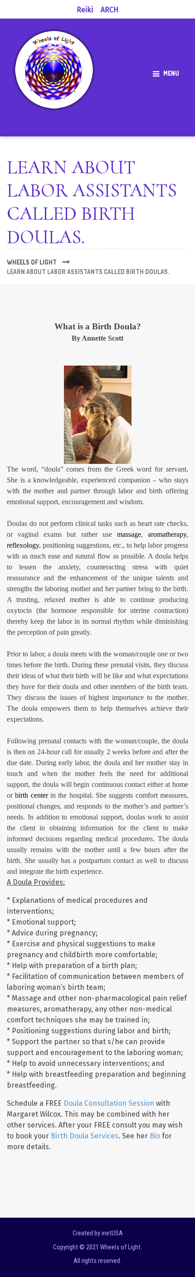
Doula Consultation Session (108, 1103)
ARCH (109, 9)
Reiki (85, 9)
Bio (155, 1136)
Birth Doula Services (84, 1136)
